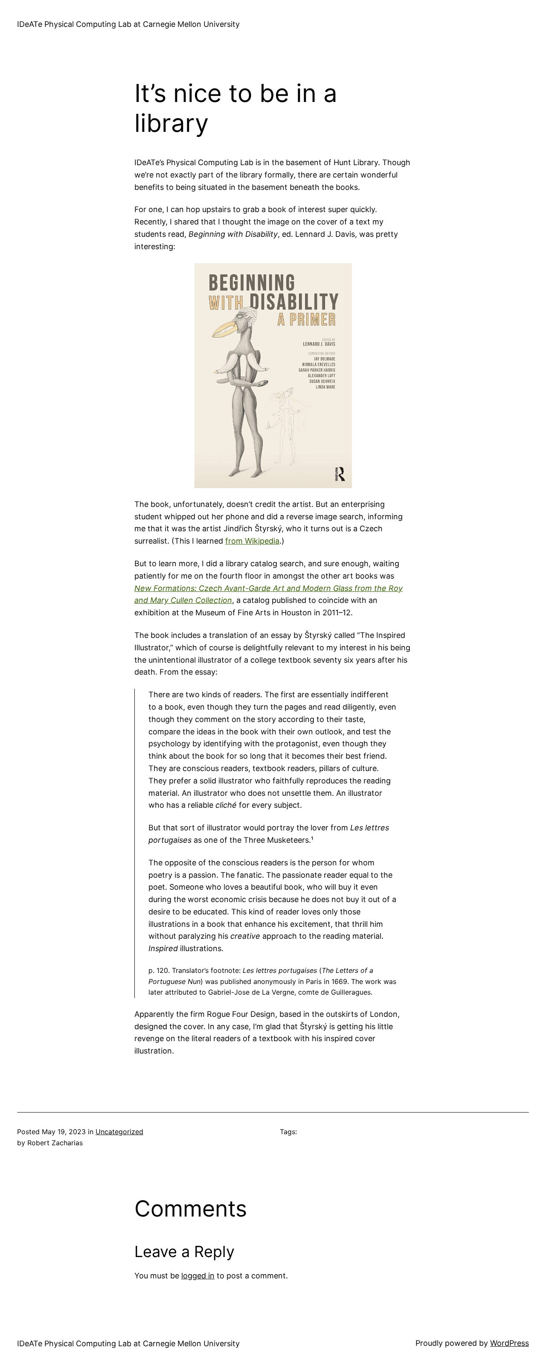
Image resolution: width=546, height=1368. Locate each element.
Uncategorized (119, 1131)
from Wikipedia (252, 540)
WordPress (509, 1343)
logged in (198, 1275)
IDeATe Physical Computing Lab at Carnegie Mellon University (128, 24)
